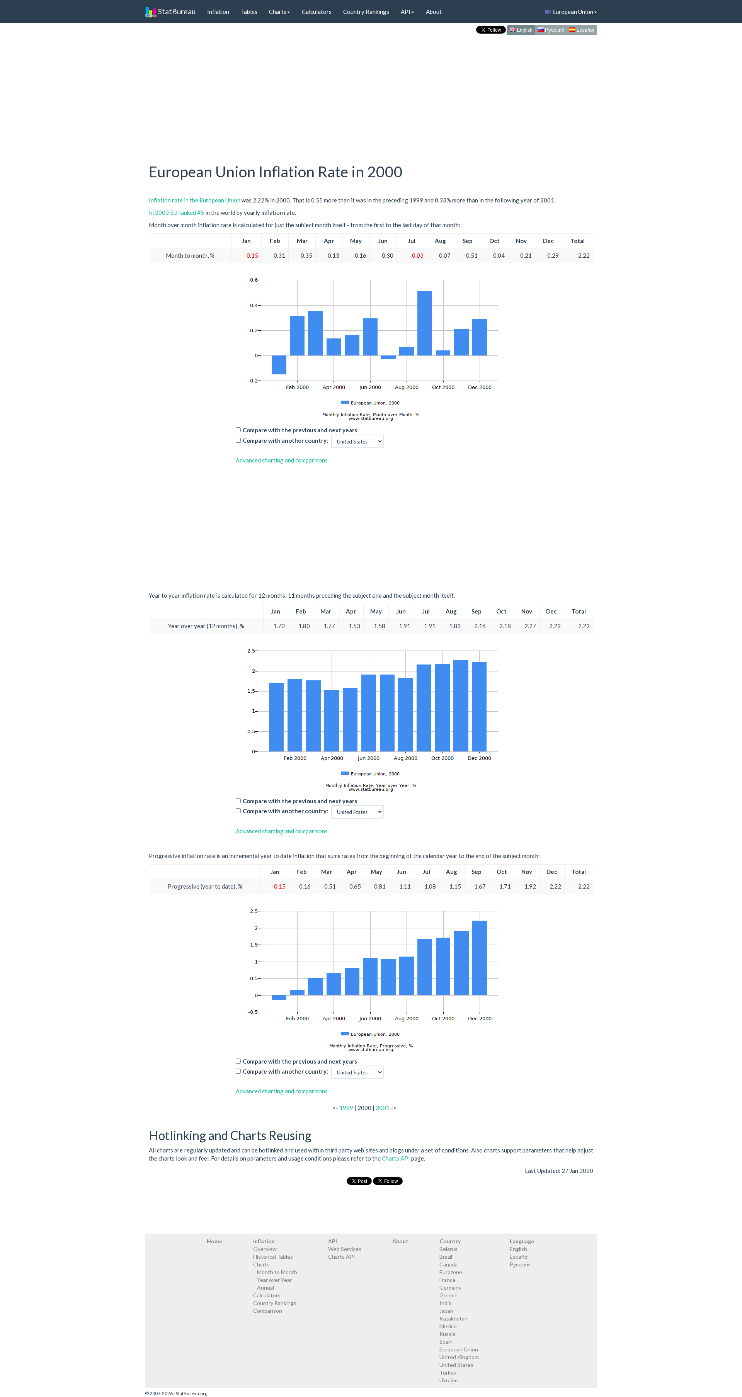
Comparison (267, 1310)
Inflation (218, 11)
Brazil (445, 1256)
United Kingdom (459, 1357)
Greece (448, 1295)
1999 (346, 1107)
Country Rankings (366, 11)
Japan (446, 1310)
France (447, 1279)
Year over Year (274, 1279)
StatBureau (176, 11)
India (445, 1303)
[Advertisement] (371, 91)
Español (584, 30)
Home (214, 1241)
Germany (450, 1287)
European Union (572, 11)
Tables (249, 11)
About (434, 11)
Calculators (317, 11)
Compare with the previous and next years (300, 430)
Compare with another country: (285, 440)
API (405, 11)
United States (456, 1364)
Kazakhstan (453, 1318)
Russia (447, 1334)
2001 (383, 1107)
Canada (448, 1264)
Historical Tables (273, 1256)
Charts (277, 11)
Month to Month (277, 1272)
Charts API (396, 1158)
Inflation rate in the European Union (194, 200)
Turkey (447, 1372)
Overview (265, 1249)
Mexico (448, 1326)
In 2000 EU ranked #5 (176, 212)
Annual (265, 1287)
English (524, 30)
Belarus (448, 1249)
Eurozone (450, 1272)
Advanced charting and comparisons (282, 460)
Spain (446, 1341)
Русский (554, 30)
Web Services (344, 1249)
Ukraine (448, 1380)
